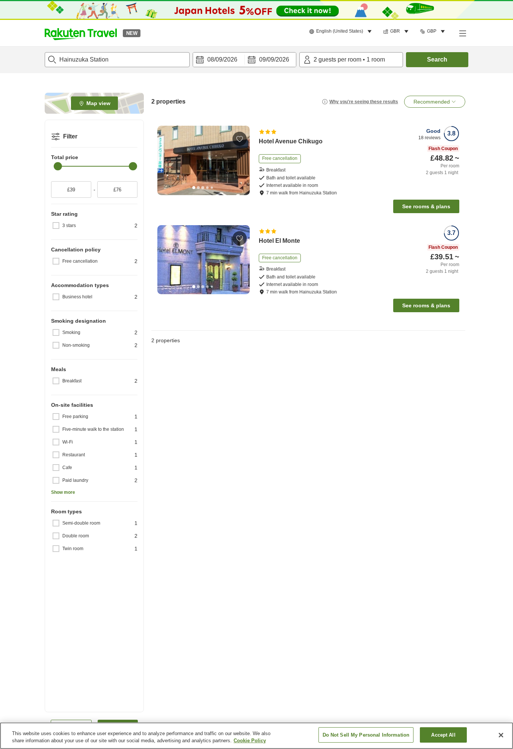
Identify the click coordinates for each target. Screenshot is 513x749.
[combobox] (117, 59)
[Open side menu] (462, 33)
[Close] (501, 735)
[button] (81, 33)
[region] (256, 735)
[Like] (239, 139)
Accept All (443, 735)
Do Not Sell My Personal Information (366, 735)
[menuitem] (341, 31)
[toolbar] (244, 59)
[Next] (241, 160)
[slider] (58, 166)
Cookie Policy (250, 741)
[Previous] (165, 160)
